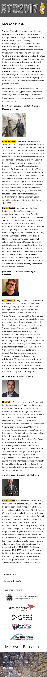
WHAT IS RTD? (17, 657)
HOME (5, 657)
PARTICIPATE (31, 657)
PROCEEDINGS (31, 662)
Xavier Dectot (8, 208)
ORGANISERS (8, 668)
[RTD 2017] (23, 15)
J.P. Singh (6, 402)
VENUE (19, 662)
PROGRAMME (8, 662)
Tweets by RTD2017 (12, 581)
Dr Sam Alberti (9, 141)
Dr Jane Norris (8, 300)
